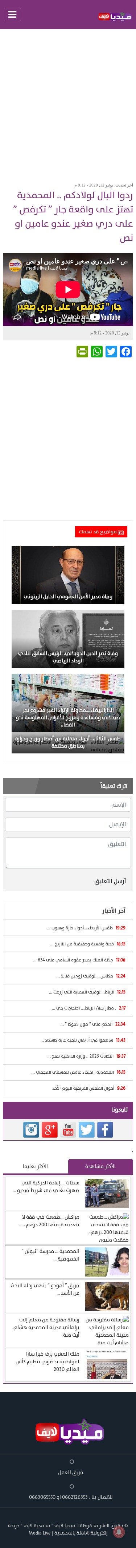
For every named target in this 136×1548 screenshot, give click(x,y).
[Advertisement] (68, 103)
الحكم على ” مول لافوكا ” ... (93, 1024)
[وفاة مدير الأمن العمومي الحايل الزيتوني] (68, 575)
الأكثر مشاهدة (100, 1166)
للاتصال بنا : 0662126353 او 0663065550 (71, 1497)
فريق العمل (70, 1472)
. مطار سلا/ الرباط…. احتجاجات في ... (88, 1008)
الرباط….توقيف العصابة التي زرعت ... (87, 992)
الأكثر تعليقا (35, 1166)
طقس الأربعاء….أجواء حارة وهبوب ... (86, 928)
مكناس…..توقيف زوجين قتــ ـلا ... (91, 976)
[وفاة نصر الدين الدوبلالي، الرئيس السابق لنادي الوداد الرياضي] (68, 639)
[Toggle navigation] (12, 14)
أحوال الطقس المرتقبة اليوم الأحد (88, 1088)
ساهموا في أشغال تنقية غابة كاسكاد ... (83, 1040)
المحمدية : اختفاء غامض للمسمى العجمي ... (78, 1072)
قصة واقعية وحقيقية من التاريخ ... (87, 944)
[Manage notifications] (119, 1532)
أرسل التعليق (110, 881)
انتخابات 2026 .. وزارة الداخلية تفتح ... (86, 1056)
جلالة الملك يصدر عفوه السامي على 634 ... (79, 960)
